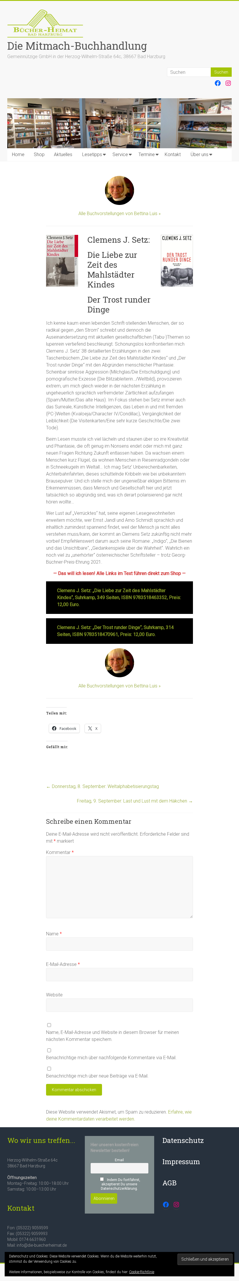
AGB (169, 1182)
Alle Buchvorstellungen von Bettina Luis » (119, 213)
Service (120, 154)
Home (18, 154)
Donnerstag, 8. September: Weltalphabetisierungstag (102, 786)
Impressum (181, 1161)
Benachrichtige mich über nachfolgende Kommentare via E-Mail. (111, 1057)
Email (119, 1160)
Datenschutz (183, 1140)
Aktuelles (63, 154)
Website (54, 995)
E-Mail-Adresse (63, 964)
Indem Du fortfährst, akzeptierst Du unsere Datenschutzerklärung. (120, 1184)
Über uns (199, 154)
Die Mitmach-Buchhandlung (77, 46)
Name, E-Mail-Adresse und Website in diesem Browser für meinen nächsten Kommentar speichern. (112, 1036)
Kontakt (173, 154)
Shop (39, 154)
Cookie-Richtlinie (141, 1272)
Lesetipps (92, 154)
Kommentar (60, 852)
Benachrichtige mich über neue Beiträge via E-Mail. (97, 1076)
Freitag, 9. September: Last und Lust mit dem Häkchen (135, 801)
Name (54, 934)
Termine (146, 154)
